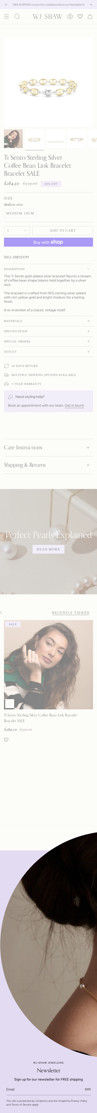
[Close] (89, 857)
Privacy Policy (79, 1101)
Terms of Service (21, 1104)
